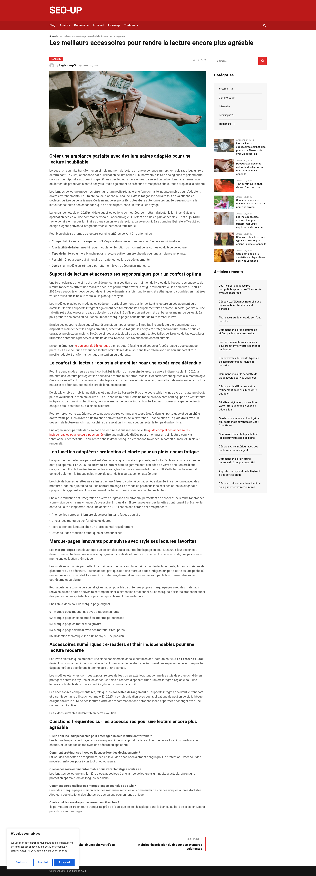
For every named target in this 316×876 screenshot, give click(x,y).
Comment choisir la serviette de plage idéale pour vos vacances (250, 257)
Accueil (52, 36)
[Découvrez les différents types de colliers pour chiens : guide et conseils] (224, 239)
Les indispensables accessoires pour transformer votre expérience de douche (249, 222)
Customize (21, 862)
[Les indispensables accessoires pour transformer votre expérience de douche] (224, 219)
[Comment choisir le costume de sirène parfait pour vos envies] (224, 202)
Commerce (225, 98)
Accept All (64, 862)
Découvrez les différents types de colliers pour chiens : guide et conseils (251, 240)
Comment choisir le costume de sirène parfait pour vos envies (251, 204)
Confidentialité (57, 871)
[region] (43, 848)
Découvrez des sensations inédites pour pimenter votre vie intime (240, 485)
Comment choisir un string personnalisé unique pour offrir (237, 461)
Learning (56, 59)
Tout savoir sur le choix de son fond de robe (249, 185)
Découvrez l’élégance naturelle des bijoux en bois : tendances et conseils (249, 169)
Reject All (43, 862)
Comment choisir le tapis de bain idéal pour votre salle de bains (238, 436)
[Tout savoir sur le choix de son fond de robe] (224, 185)
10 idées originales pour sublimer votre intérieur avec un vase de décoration (238, 406)
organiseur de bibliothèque (92, 346)
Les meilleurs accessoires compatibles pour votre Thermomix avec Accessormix (250, 149)
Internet (223, 106)
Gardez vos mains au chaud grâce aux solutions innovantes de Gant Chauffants (239, 422)
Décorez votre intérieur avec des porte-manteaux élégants (238, 448)
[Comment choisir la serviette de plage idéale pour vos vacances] (224, 255)
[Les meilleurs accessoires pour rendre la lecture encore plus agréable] (127, 109)
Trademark (225, 124)
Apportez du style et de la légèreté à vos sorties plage (239, 473)
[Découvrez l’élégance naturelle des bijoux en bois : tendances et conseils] (224, 165)
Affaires (223, 89)
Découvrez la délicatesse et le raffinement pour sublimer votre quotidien (238, 390)
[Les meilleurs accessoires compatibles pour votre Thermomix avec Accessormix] (224, 145)
